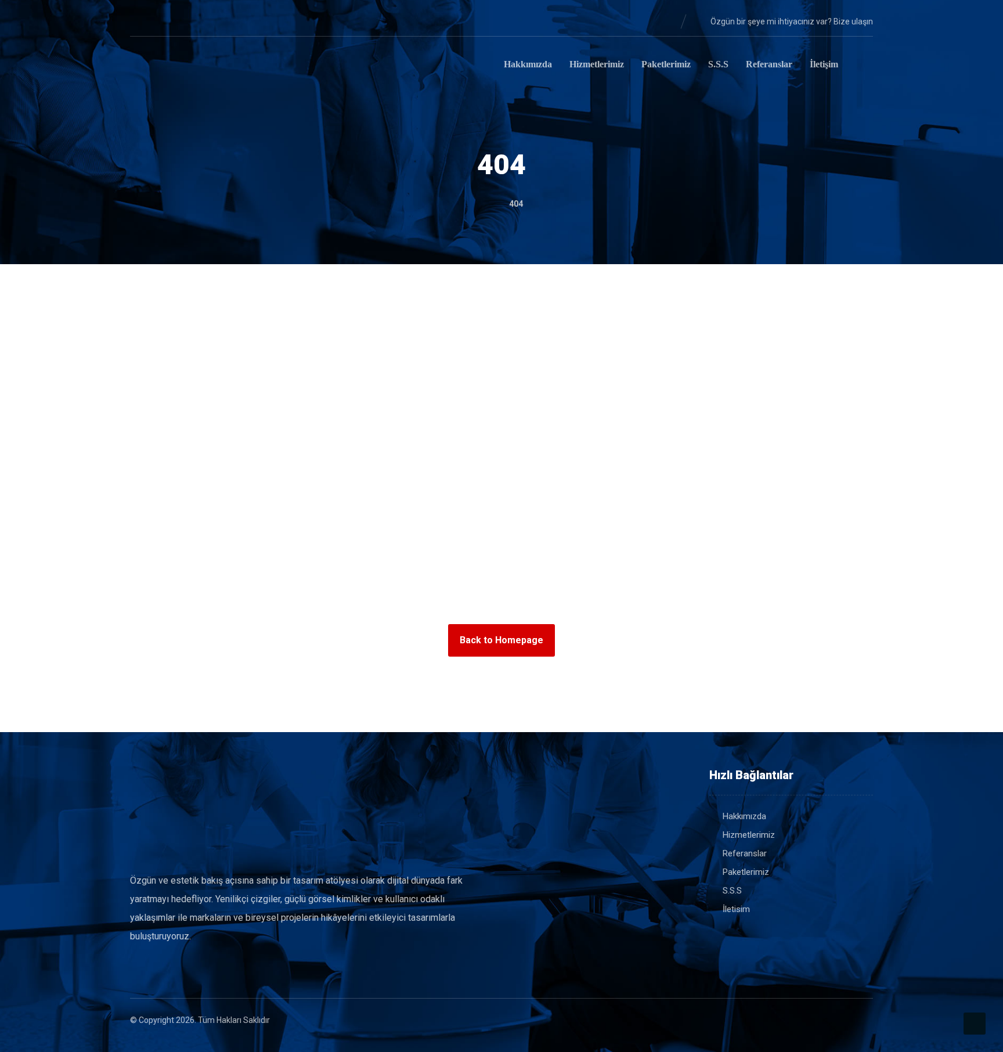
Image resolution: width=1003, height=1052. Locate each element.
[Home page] (484, 203)
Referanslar (745, 853)
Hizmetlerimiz (749, 835)
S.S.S (732, 890)
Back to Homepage (501, 640)
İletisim (736, 909)
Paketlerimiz (746, 872)
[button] (139, 21)
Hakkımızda (744, 816)
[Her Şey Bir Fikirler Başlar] (188, 66)
